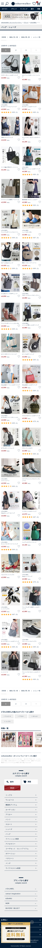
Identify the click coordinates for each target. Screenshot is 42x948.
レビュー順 (36, 37)
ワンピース (8, 716)
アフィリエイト (32, 941)
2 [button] (15, 50)
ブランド (26, 22)
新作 (32, 9)
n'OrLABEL (33, 22)
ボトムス (35, 716)
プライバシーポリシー (33, 940)
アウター (21, 716)
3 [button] (26, 50)
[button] (36, 50)
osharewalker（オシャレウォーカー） (11, 22)
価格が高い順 (25, 37)
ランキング (23, 9)
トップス (8, 721)
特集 (38, 9)
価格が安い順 (13, 37)
